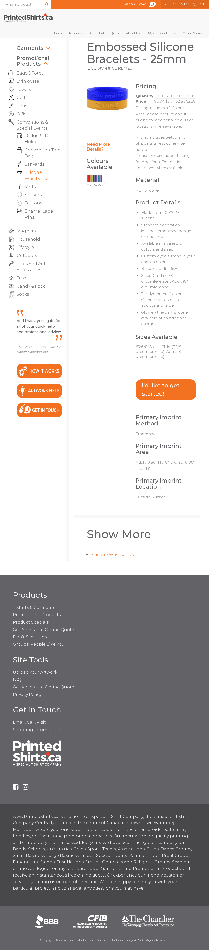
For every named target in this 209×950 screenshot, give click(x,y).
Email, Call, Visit (29, 722)
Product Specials (31, 622)
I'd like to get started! (161, 389)
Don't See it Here (31, 637)
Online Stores (192, 33)
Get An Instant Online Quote (43, 629)
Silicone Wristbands (112, 554)
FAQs (150, 33)
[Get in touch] (39, 410)
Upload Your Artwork (35, 672)
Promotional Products (33, 61)
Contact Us (168, 33)
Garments (30, 48)
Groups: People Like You (38, 644)
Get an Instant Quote (104, 33)
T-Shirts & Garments (34, 607)
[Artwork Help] (39, 390)
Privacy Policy (27, 694)
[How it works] (39, 371)
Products (75, 33)
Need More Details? (98, 147)
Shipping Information (36, 729)
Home (58, 33)
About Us (133, 33)
